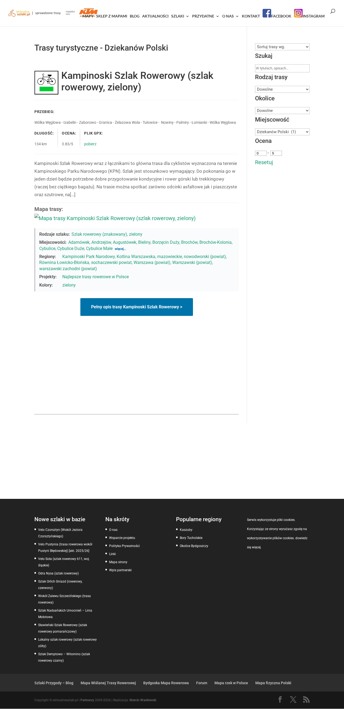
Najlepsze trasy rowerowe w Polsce (95, 276)
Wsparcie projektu (122, 538)
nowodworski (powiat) (205, 256)
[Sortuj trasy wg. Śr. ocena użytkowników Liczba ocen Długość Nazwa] (282, 46)
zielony (135, 234)
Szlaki (177, 16)
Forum (201, 683)
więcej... (120, 249)
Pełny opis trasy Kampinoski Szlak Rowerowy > (136, 306)
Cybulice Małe (99, 248)
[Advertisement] (136, 373)
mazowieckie (169, 256)
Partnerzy (87, 700)
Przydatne (203, 16)
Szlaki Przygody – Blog (53, 683)
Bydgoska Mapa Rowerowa (166, 683)
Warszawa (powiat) (152, 262)
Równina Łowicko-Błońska (64, 262)
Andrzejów (101, 242)
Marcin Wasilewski (143, 700)
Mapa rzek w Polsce (231, 683)
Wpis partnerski (120, 570)
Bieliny (144, 242)
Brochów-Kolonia (215, 242)
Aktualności (155, 16)
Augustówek (124, 242)
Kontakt (251, 16)
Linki (112, 554)
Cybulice (47, 248)
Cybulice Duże (70, 248)
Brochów (189, 242)
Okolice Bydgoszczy (194, 546)
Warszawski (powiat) (192, 262)
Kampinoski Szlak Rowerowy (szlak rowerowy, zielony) (137, 81)
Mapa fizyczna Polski (273, 683)
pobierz (90, 144)
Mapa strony (118, 562)
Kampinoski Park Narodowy (88, 256)
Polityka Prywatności (124, 546)
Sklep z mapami (111, 16)
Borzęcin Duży (165, 242)
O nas (228, 16)
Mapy (88, 16)
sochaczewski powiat (111, 262)
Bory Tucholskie (191, 538)
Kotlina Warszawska (136, 256)
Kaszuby (186, 530)
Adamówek (78, 242)
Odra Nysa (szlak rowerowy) (58, 573)
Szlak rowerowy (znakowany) (99, 234)
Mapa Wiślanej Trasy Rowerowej (108, 683)
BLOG (134, 16)
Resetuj (264, 162)
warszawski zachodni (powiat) (68, 268)
